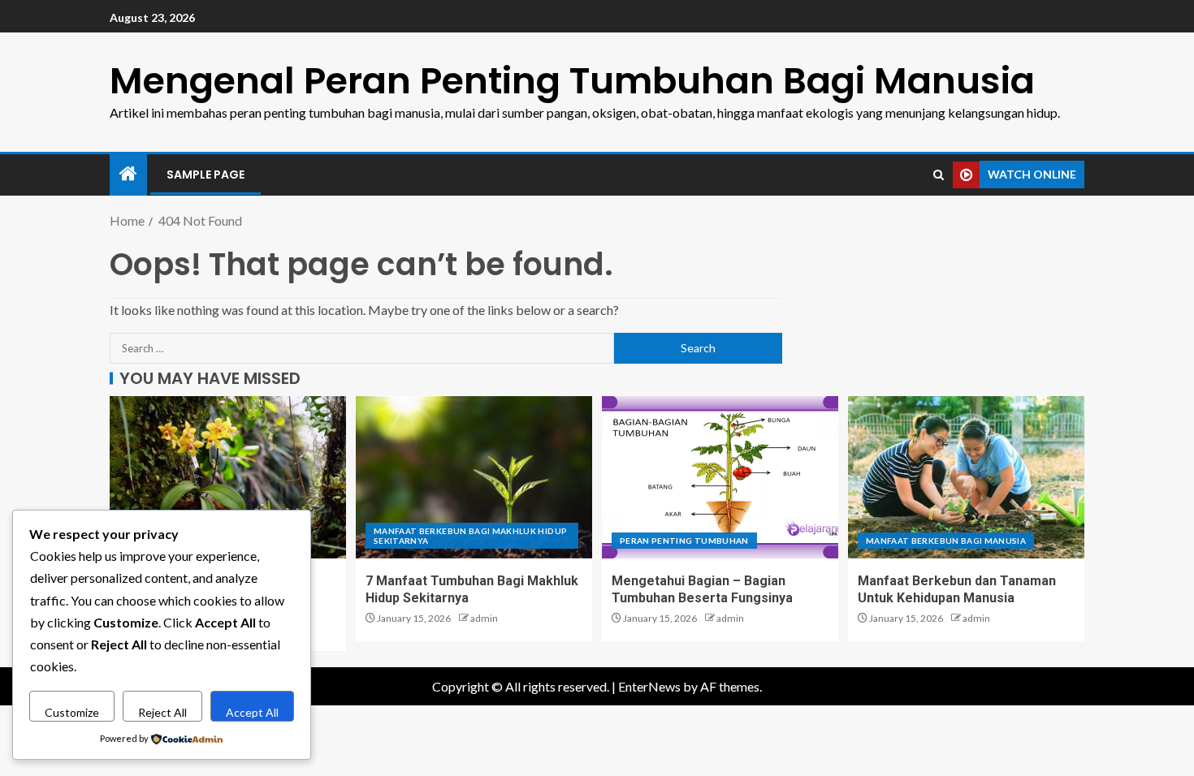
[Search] (938, 175)
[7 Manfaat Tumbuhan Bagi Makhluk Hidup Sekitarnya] (474, 477)
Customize (72, 712)
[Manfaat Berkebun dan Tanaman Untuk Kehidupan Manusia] (966, 477)
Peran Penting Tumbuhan (684, 540)
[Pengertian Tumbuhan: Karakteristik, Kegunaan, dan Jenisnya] (228, 477)
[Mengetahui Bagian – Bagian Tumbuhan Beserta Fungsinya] (720, 477)
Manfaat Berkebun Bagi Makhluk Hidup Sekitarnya (470, 535)
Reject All (162, 712)
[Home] (128, 174)
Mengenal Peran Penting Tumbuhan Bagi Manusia (572, 80)
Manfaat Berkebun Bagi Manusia (946, 540)
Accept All (252, 712)
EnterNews (649, 686)
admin (484, 618)
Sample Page (205, 174)
